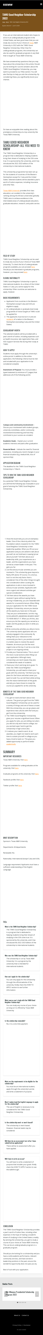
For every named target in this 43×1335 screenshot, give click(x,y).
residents (9, 319)
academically (11, 744)
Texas (31, 43)
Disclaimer (27, 1325)
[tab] (17, 1302)
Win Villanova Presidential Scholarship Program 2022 (20, 1293)
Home (3, 22)
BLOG (7, 22)
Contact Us (25, 1315)
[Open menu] (41, 4)
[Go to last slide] (6, 1294)
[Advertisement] (21, 105)
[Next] (37, 1294)
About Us (17, 1315)
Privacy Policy (17, 1325)
